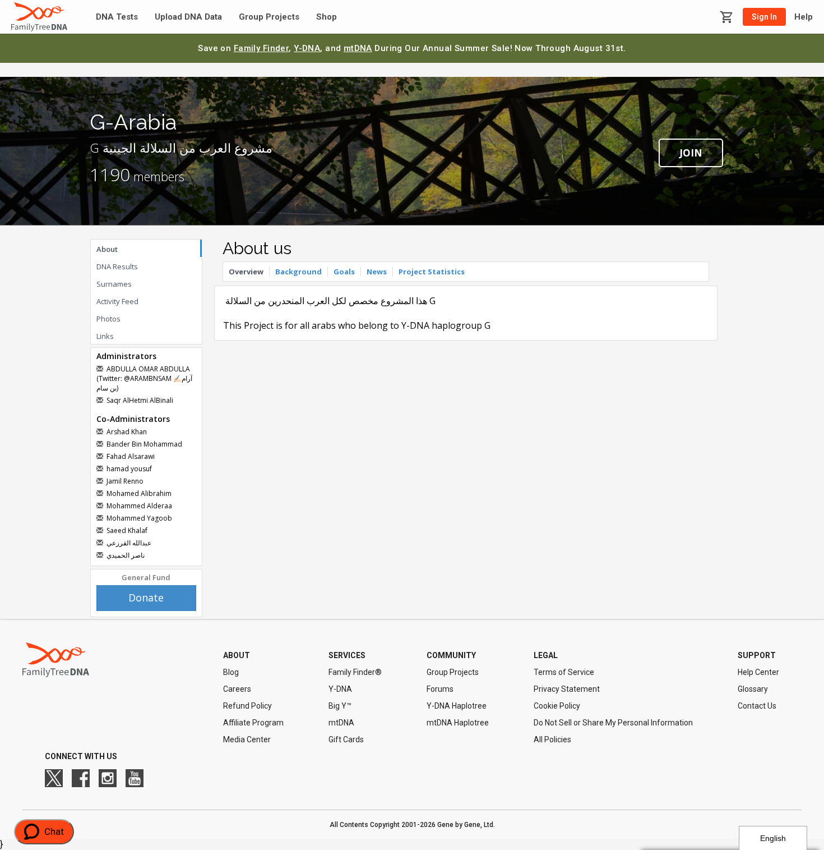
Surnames (114, 284)
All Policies (552, 739)
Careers (237, 689)
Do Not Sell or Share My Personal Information (613, 723)
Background (298, 272)
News (377, 272)
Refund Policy (247, 706)
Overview (246, 272)
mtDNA (358, 48)
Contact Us (757, 706)
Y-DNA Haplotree (457, 706)
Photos (108, 319)
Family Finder (261, 48)
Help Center (758, 672)
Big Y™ (339, 706)
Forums (440, 689)
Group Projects (269, 17)
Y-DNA (307, 48)
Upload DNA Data (188, 17)
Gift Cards (346, 739)
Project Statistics (432, 272)
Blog (231, 672)
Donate (146, 597)
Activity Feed (117, 301)
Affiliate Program (253, 723)
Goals (344, 272)
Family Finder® (355, 672)
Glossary (753, 689)
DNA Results (117, 266)
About (107, 249)
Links (105, 336)
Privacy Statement (567, 689)
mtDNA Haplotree (458, 723)
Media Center (247, 739)
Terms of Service (564, 672)
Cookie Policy (557, 706)
